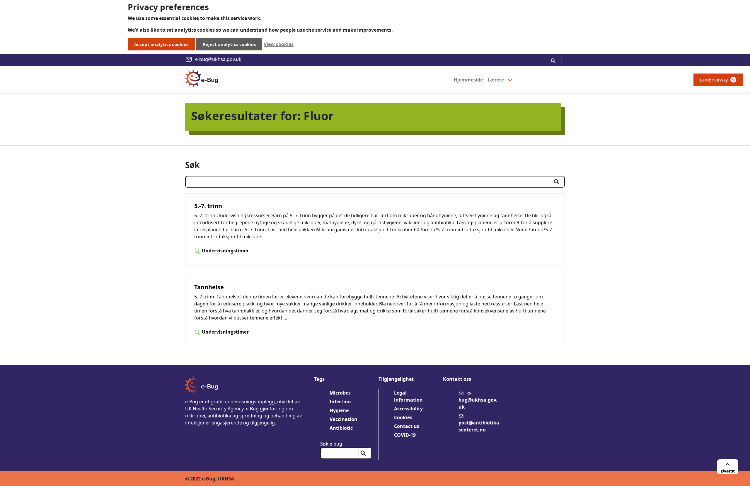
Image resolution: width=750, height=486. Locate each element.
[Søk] (553, 60)
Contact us (406, 426)
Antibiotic (341, 428)
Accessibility (408, 408)
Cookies (403, 417)
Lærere (496, 80)
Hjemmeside (468, 80)
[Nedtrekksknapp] (509, 80)
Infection (340, 401)
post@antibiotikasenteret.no (478, 426)
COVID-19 (405, 435)
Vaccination (343, 419)
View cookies (279, 44)
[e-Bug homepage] (201, 79)
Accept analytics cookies (161, 44)
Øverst (728, 471)
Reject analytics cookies (229, 44)
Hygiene (339, 410)
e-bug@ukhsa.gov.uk (218, 59)
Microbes (340, 393)
